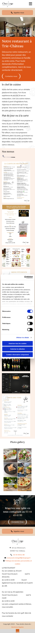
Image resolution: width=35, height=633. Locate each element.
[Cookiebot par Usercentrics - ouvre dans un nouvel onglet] (25, 277)
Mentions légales (17, 627)
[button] (17, 12)
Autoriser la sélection (17, 349)
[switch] (30, 317)
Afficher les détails (22, 337)
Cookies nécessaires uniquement (17, 354)
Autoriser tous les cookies (17, 343)
